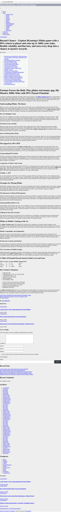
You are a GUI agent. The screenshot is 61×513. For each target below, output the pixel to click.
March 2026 (6, 394)
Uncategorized (3, 37)
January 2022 (6, 450)
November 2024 (7, 415)
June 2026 (5, 390)
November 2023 (7, 431)
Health (7, 15)
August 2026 (6, 387)
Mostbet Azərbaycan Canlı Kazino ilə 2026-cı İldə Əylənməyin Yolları (16, 374)
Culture (7, 17)
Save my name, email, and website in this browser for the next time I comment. (20, 354)
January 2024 (6, 429)
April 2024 (5, 425)
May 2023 (5, 439)
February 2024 (6, 427)
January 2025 (6, 413)
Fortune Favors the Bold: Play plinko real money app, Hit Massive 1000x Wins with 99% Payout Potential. (15, 58)
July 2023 (5, 437)
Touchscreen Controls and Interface (12, 79)
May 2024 (5, 423)
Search (1, 359)
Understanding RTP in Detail (11, 67)
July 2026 (5, 389)
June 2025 (5, 406)
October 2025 (6, 401)
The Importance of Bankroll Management (14, 72)
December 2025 (6, 398)
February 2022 (6, 449)
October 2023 (6, 433)
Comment (3, 343)
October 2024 (6, 417)
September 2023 (7, 434)
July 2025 (5, 405)
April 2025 (5, 409)
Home (4, 11)
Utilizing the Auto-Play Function (12, 75)
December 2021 (6, 452)
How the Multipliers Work (10, 61)
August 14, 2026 (4, 506)
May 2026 (5, 391)
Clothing (8, 26)
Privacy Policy (6, 34)
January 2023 (6, 445)
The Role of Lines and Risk (10, 63)
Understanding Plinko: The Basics (12, 60)
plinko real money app (43, 96)
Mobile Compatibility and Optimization (13, 77)
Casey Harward (6, 300)
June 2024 (5, 422)
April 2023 (5, 441)
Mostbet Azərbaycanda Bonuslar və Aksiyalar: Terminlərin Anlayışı (16, 373)
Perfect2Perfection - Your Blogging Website (18, 5)
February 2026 (6, 395)
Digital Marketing (10, 23)
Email (2, 348)
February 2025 (6, 411)
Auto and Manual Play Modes (11, 64)
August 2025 (6, 403)
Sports (7, 29)
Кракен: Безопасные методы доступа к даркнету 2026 (13, 296)
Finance (8, 18)
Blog (4, 13)
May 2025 (5, 407)
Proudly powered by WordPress (7, 511)
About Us (5, 31)
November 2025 (7, 399)
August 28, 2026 (4, 484)
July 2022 (5, 448)
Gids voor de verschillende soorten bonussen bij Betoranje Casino (15, 295)
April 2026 (5, 393)
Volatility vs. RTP (8, 69)
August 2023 (6, 435)
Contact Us (5, 33)
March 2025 (6, 410)
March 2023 (6, 442)
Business (8, 19)
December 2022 (6, 446)
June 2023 (5, 438)
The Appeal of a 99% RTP (10, 65)
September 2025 (7, 402)
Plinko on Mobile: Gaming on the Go (13, 76)
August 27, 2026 (4, 491)
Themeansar (28, 511)
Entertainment (9, 25)
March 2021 (6, 453)
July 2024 (5, 421)
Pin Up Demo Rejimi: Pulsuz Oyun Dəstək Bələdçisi (13, 316)
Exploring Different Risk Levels (11, 73)
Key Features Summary (9, 84)
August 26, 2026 (4, 498)
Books (7, 21)
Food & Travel (9, 14)
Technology (9, 30)
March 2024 (6, 426)
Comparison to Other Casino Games (12, 68)
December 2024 (6, 414)
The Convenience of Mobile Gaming (13, 80)
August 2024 (6, 419)
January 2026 (6, 397)
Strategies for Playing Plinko (11, 71)
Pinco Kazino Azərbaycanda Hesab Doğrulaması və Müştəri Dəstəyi (17, 323)
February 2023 (6, 443)
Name (2, 346)
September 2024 (7, 418)
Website (2, 351)
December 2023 (6, 430)
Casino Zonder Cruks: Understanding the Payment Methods (15, 309)
